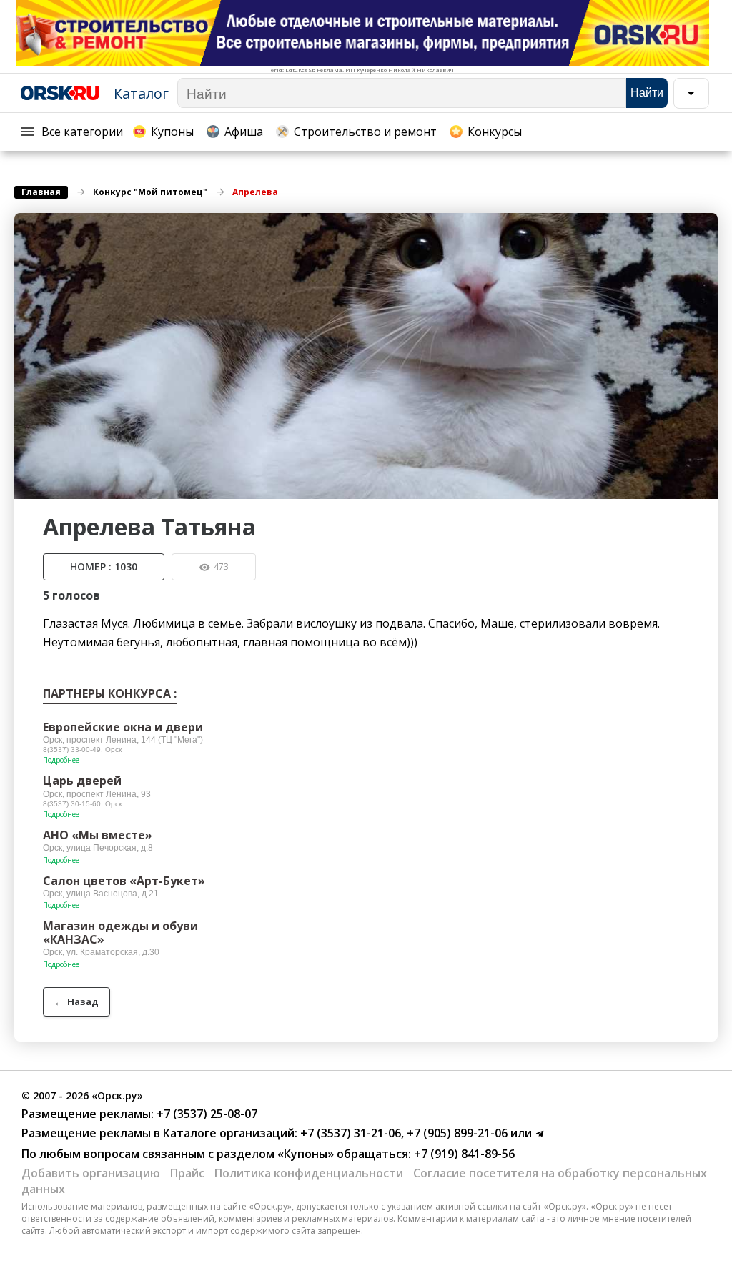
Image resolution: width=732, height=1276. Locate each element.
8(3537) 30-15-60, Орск (82, 804)
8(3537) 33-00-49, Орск (82, 749)
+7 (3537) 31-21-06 (349, 1133)
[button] (704, 225)
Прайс (187, 1173)
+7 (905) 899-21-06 (456, 1133)
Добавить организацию (90, 1173)
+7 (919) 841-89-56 (463, 1154)
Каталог (141, 93)
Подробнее (61, 760)
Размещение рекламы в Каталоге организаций (158, 1133)
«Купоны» (305, 1154)
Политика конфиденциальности (308, 1173)
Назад (76, 1001)
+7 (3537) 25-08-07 (205, 1114)
